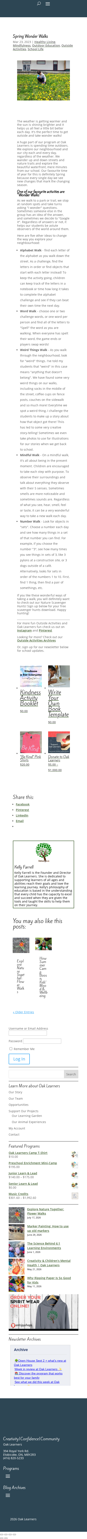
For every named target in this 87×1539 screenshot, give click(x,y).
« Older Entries (23, 1012)
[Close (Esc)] (14, 1534)
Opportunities (19, 1105)
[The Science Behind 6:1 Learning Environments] (16, 1250)
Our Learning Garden (27, 1116)
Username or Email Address (28, 1028)
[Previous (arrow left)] (1, 1538)
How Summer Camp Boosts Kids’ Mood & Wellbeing (43, 977)
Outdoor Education (46, 45)
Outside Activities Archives (36, 640)
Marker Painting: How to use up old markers (48, 1228)
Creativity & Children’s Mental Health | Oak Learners (49, 1263)
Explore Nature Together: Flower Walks (20, 976)
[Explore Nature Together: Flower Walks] (16, 1215)
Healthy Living (44, 42)
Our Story (15, 1092)
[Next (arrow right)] (6, 1538)
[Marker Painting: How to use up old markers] (16, 1232)
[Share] (10, 1534)
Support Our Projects (23, 1111)
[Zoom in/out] (1, 1534)
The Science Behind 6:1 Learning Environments (44, 1245)
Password (15, 1041)
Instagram (24, 630)
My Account (17, 1128)
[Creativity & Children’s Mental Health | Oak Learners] (16, 1267)
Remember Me (24, 1049)
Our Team (16, 1098)
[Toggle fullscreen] (6, 1534)
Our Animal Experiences (29, 1122)
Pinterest (45, 630)
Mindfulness (22, 45)
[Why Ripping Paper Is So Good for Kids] (16, 1284)
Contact (14, 1134)
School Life (36, 49)
